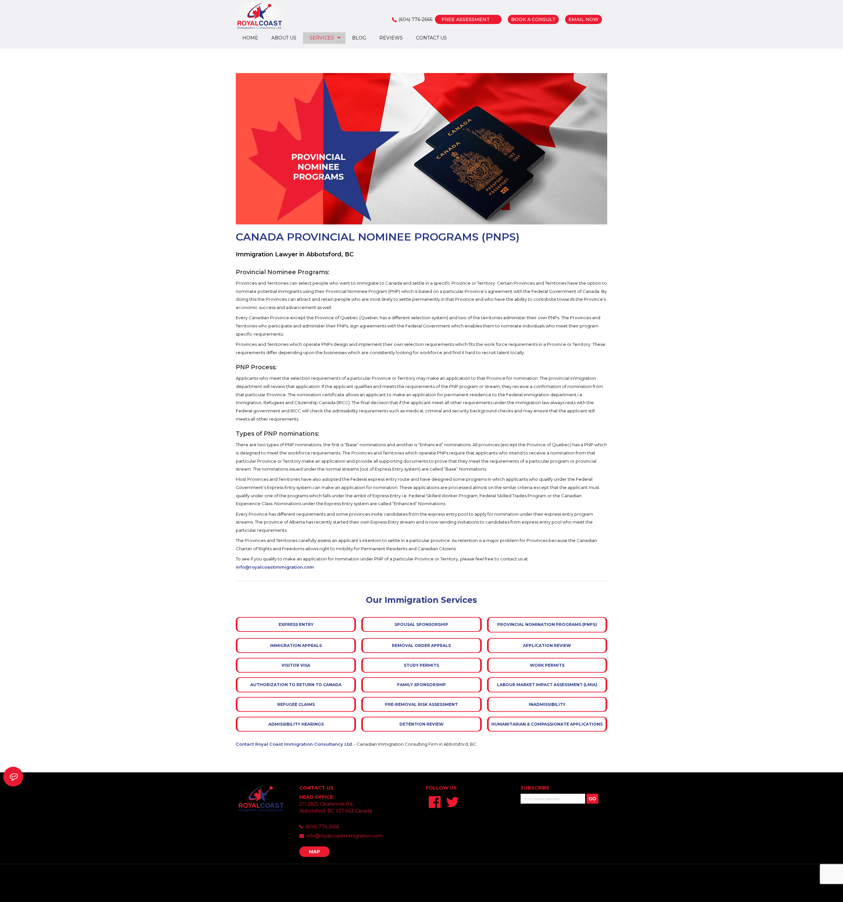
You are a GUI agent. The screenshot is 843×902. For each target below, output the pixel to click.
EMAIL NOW (583, 19)
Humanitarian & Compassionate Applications (547, 724)
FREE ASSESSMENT (466, 19)
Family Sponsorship (421, 684)
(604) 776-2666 (415, 19)
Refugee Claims (296, 704)
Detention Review (421, 724)
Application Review (547, 645)
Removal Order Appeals (421, 645)
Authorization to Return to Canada (295, 684)
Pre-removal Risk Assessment (421, 704)
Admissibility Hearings (296, 724)
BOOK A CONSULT (533, 19)
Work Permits (547, 665)
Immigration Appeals (296, 645)
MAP (314, 852)
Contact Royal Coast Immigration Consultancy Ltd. (294, 744)
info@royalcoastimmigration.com (275, 567)
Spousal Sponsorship (421, 624)
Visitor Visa (296, 665)
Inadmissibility (547, 704)
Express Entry (296, 624)
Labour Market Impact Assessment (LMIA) (547, 684)
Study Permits (421, 665)
